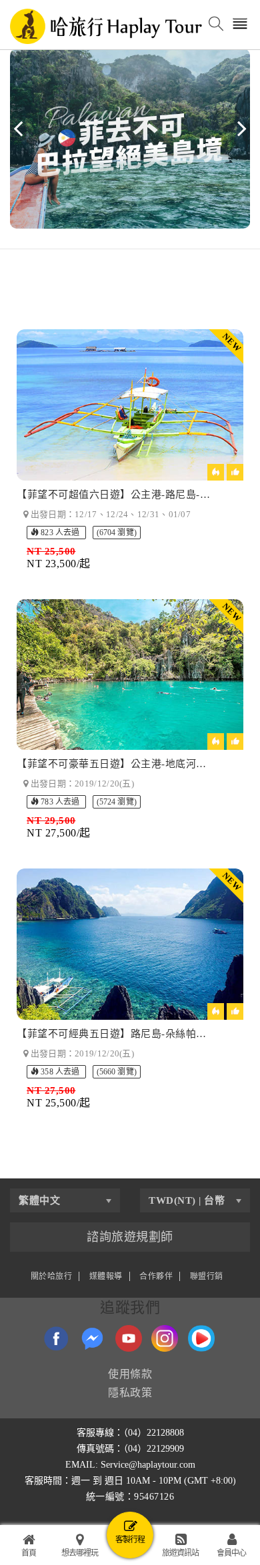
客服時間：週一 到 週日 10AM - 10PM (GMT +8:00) (130, 1481)
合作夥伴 (156, 1276)
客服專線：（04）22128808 (130, 1433)
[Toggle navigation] (240, 25)
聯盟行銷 (206, 1276)
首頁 (28, 1553)
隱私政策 (130, 1392)
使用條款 (130, 1374)
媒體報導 (106, 1276)
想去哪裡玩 (79, 1553)
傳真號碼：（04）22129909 (130, 1449)
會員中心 (231, 1553)
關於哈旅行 (52, 1276)
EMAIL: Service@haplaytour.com (130, 1465)
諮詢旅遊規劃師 (130, 1237)
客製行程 (130, 1539)
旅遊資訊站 (180, 1553)
